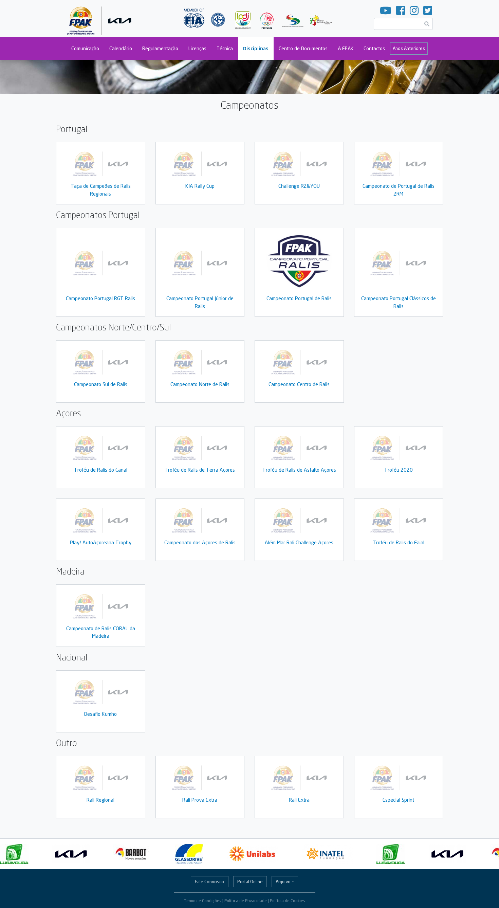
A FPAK (345, 48)
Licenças (197, 48)
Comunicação (85, 48)
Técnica (225, 48)
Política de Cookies (287, 900)
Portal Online (250, 881)
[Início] (100, 18)
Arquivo (283, 881)
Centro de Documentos (303, 48)
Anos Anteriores (409, 48)
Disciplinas (256, 48)
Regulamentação (160, 48)
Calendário (120, 48)
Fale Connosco (209, 881)
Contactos (374, 48)
